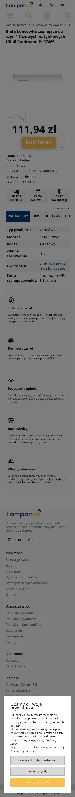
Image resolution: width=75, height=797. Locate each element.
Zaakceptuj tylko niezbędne (37, 760)
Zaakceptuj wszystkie (37, 782)
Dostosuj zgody (37, 771)
